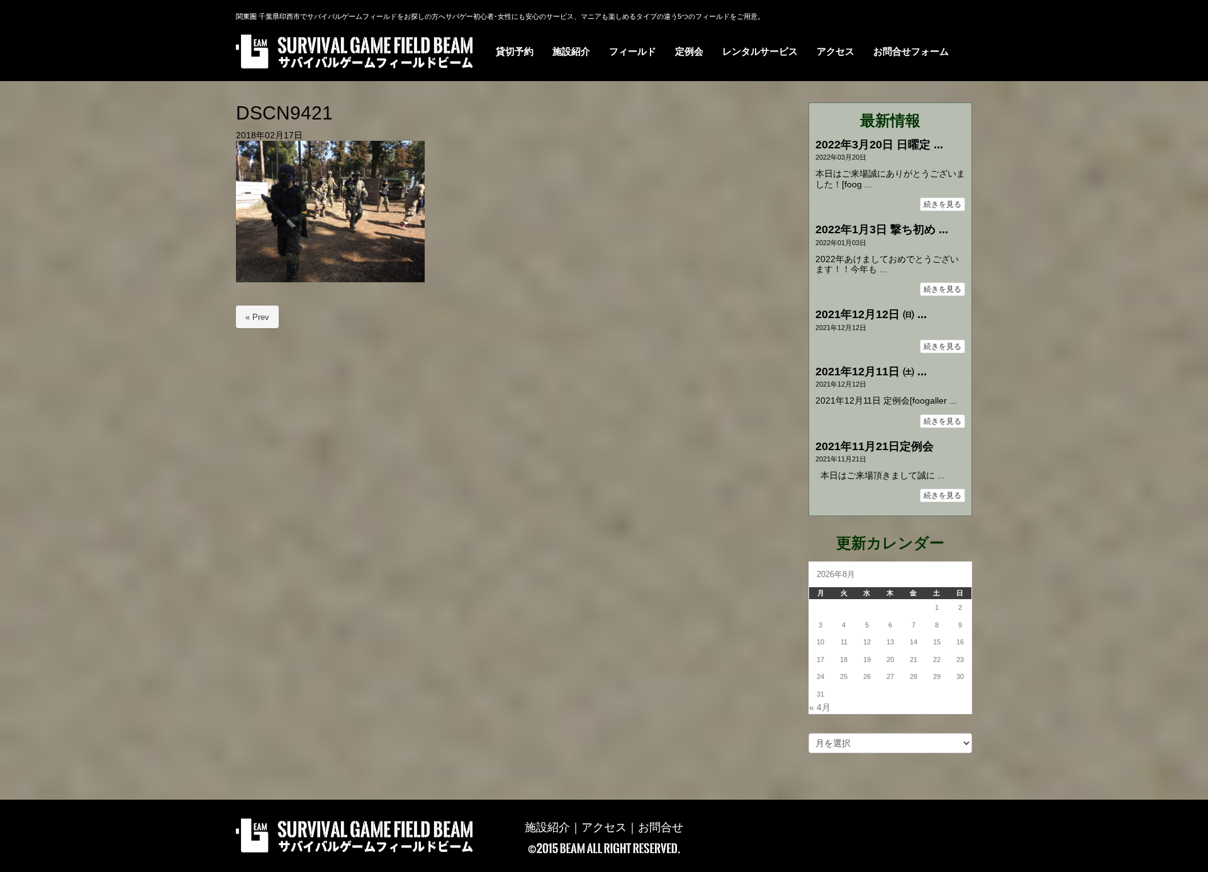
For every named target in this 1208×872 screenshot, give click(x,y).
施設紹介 (547, 827)
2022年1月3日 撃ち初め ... (881, 229)
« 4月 (819, 707)
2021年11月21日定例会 (874, 446)
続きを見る (942, 204)
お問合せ (660, 827)
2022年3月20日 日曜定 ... (879, 144)
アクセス (604, 827)
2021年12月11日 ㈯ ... (871, 371)
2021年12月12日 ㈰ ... (871, 314)
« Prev (257, 317)
